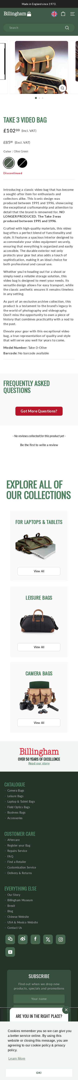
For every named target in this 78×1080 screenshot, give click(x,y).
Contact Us (14, 927)
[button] (16, 1061)
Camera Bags (15, 790)
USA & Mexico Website (22, 922)
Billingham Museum (20, 900)
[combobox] (39, 28)
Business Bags (16, 812)
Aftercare (13, 840)
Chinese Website (18, 916)
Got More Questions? (39, 411)
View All (39, 571)
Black (22, 162)
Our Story (13, 894)
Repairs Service (17, 850)
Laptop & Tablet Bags (21, 801)
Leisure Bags (15, 796)
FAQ (10, 856)
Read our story (39, 763)
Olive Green (8, 162)
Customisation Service (21, 867)
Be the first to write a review (39, 445)
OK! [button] (39, 1072)
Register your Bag (18, 845)
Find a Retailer (16, 861)
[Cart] (63, 14)
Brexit (11, 905)
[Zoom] (62, 88)
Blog (10, 911)
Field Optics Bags (18, 807)
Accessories (15, 818)
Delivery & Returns (19, 873)
